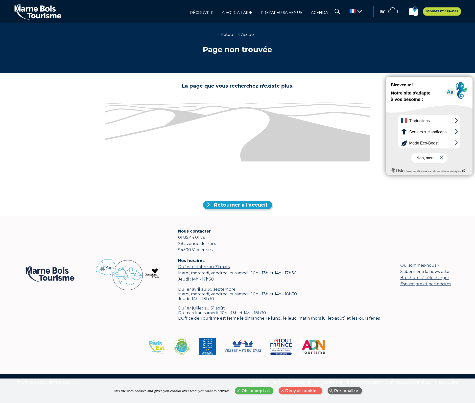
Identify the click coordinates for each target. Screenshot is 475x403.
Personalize (346, 390)
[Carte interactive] (413, 12)
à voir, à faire (237, 12)
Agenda (319, 12)
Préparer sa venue (282, 12)
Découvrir (202, 12)
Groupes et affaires (442, 11)
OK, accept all (255, 390)
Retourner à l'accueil (240, 205)
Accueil (248, 34)
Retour (228, 34)
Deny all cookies (302, 390)
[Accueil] (37, 12)
